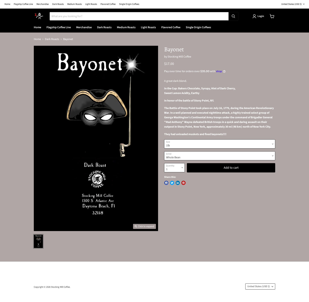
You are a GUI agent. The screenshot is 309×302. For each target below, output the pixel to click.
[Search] (233, 16)
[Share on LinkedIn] (178, 183)
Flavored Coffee (108, 4)
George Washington (176, 117)
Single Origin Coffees (129, 4)
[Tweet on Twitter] (172, 183)
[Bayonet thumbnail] (38, 241)
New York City (261, 127)
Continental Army (202, 117)
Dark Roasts (58, 4)
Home (7, 4)
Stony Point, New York (191, 127)
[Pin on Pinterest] (183, 183)
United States (291, 4)
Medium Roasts (74, 4)
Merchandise (42, 4)
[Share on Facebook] (166, 183)
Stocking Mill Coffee (179, 57)
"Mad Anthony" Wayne (178, 122)
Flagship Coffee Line (23, 4)
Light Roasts (91, 4)
